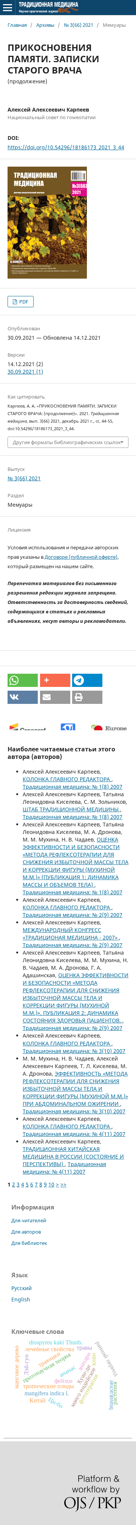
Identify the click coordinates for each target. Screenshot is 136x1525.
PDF (23, 301)
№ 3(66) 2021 (78, 24)
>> (63, 1184)
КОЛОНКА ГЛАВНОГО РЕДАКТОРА (67, 779)
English (20, 1299)
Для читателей (28, 1220)
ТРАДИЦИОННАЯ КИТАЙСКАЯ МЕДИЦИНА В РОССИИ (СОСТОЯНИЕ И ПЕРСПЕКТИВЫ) (73, 1156)
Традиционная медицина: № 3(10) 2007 (74, 1050)
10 (51, 1184)
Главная (17, 24)
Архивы (45, 24)
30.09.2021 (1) (25, 371)
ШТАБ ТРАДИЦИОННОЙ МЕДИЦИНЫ (71, 809)
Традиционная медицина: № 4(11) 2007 (74, 1133)
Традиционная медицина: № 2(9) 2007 (72, 914)
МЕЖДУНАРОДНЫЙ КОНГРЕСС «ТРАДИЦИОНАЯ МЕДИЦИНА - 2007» (71, 933)
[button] (23, 680)
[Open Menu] (7, 7)
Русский (21, 1288)
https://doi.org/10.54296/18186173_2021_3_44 (66, 147)
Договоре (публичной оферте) (81, 556)
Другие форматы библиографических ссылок (67, 442)
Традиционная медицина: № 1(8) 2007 (72, 786)
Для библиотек (29, 1243)
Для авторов (26, 1231)
